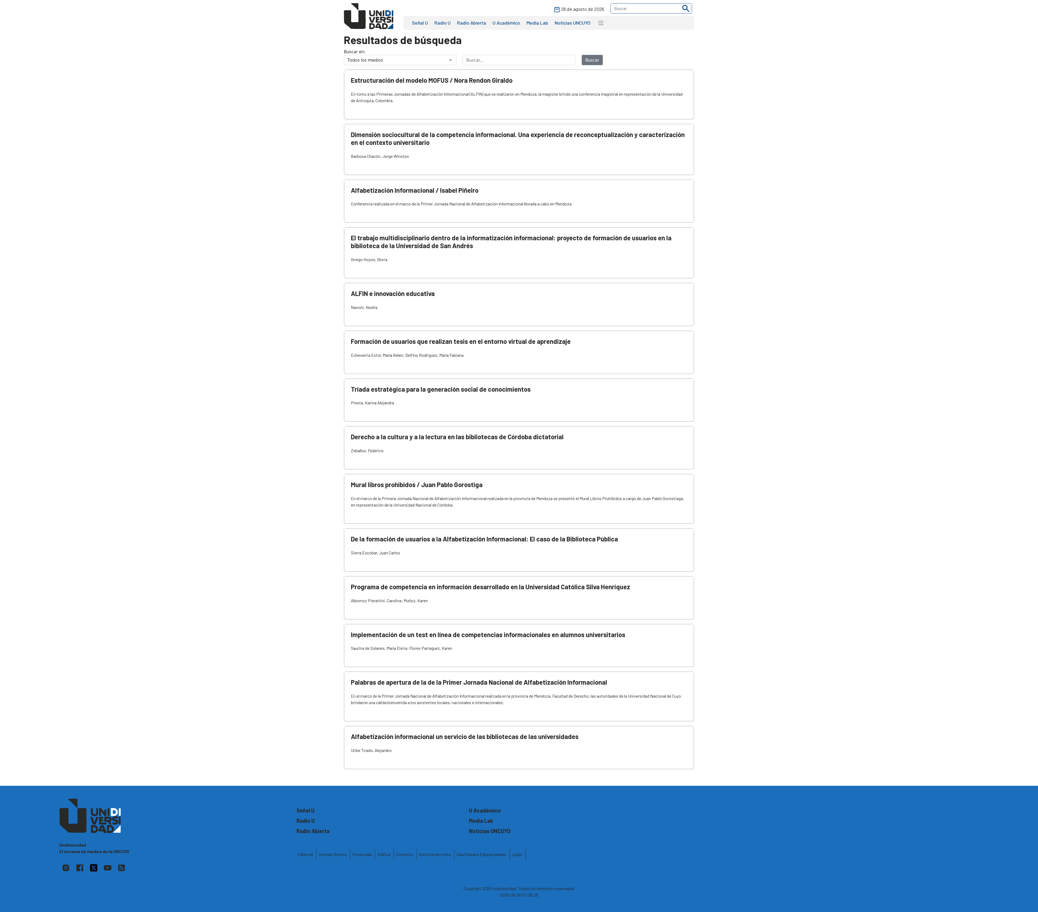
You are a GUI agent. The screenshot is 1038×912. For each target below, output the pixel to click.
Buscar (592, 60)
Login (517, 854)
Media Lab (537, 23)
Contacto (404, 854)
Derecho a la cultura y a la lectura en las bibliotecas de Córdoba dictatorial (457, 437)
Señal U (420, 23)
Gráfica (383, 854)
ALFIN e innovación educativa (393, 293)
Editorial (305, 854)
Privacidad (362, 854)
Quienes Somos (333, 854)
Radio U (442, 23)
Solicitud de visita (435, 854)
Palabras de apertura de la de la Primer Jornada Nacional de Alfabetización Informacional (479, 682)
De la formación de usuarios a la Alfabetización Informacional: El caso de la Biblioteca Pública (484, 539)
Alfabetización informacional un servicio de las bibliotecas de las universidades (464, 736)
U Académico (506, 23)
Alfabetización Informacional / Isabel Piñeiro (414, 190)
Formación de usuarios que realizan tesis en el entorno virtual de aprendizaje (461, 341)
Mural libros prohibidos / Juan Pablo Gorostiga (417, 484)
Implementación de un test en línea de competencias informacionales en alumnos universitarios (488, 634)
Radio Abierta (471, 23)
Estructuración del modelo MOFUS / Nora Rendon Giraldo (432, 80)
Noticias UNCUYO (572, 23)
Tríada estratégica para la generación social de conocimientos (441, 389)
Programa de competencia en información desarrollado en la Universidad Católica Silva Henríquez (490, 587)
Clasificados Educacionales (481, 854)
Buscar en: (354, 52)
